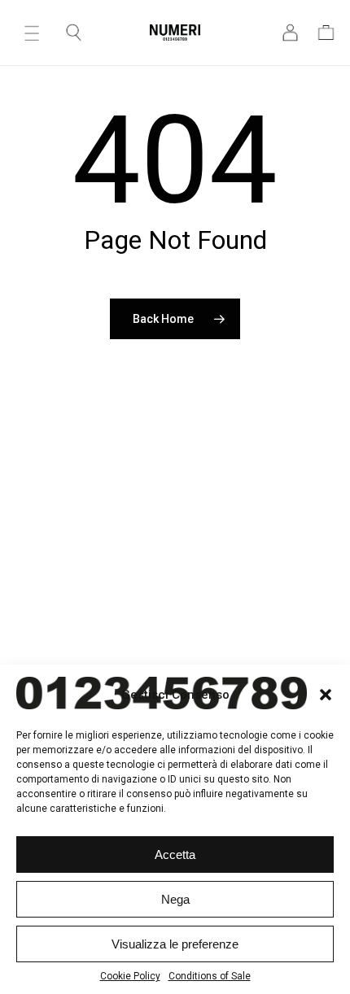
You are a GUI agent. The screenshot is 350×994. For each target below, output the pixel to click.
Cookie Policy (130, 976)
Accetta (175, 854)
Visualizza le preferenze (175, 944)
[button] (31, 32)
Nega (175, 899)
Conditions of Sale (209, 976)
